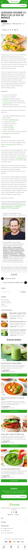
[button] (2, 2)
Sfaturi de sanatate (5, 301)
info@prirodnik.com (8, 528)
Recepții (4, 21)
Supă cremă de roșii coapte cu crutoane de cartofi (18, 321)
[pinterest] (13, 30)
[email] (15, 30)
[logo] (14, 1)
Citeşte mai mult (14, 375)
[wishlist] (22, 2)
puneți (18, 150)
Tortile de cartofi (6, 102)
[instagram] (13, 512)
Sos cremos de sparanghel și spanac (10, 469)
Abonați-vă (23, 496)
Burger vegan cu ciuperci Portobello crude (18, 313)
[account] (24, 2)
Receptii (3, 304)
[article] (4, 315)
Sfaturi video (4, 306)
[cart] (26, 2)
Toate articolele (5, 299)
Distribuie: (4, 30)
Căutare (24, 5)
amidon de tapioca (13, 119)
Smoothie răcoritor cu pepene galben (18, 330)
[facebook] (8, 30)
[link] (17, 29)
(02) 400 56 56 (6, 530)
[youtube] (16, 512)
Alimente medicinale (6, 302)
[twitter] (10, 30)
